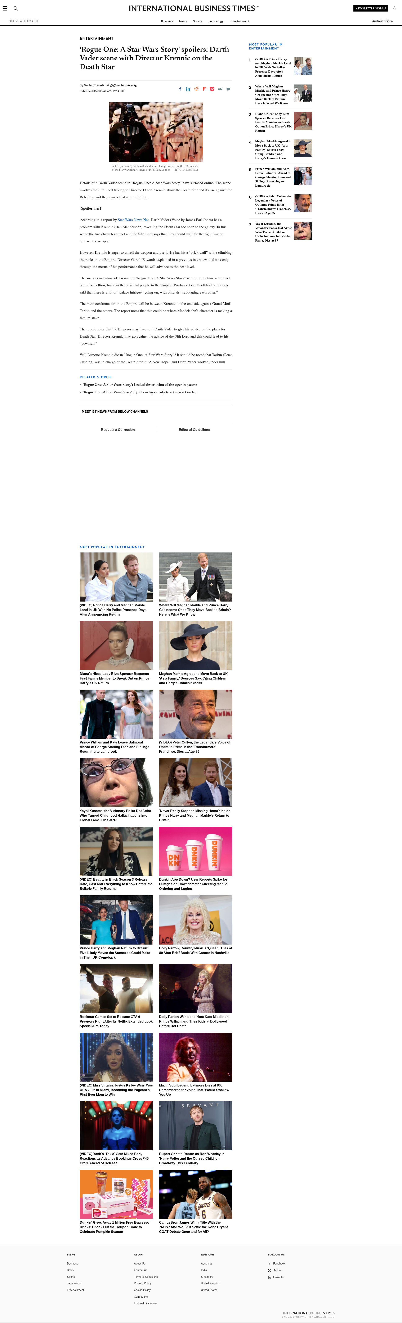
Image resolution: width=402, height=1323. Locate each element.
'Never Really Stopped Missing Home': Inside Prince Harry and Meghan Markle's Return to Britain (194, 815)
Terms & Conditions (146, 1276)
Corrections (141, 1296)
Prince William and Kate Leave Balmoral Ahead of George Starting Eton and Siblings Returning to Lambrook (114, 747)
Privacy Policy (143, 1283)
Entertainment (239, 21)
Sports (197, 21)
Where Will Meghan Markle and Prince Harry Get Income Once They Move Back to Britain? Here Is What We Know (195, 609)
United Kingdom (210, 1283)
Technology (216, 21)
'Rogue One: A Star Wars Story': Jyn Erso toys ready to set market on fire (140, 392)
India (204, 1270)
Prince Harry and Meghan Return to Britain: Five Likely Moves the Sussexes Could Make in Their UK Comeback (115, 952)
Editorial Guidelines (194, 429)
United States (209, 1290)
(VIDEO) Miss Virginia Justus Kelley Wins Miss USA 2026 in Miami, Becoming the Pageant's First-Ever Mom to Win (116, 1090)
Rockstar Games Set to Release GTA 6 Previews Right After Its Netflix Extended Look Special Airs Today (116, 1021)
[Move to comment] (228, 89)
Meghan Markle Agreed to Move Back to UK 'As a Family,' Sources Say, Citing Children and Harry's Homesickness (193, 678)
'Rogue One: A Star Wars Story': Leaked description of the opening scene (140, 385)
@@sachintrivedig (123, 85)
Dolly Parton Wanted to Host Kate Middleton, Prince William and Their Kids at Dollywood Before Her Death (194, 1021)
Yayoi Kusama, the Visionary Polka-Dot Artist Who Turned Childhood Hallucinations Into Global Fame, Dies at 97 (115, 815)
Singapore (207, 1276)
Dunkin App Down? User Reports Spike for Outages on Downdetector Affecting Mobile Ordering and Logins (193, 884)
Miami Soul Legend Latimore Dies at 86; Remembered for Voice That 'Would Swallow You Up (194, 1090)
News (183, 21)
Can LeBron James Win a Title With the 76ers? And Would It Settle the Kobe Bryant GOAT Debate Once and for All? (193, 1227)
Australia (206, 1263)
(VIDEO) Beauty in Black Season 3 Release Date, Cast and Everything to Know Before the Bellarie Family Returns (116, 884)
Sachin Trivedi (94, 85)
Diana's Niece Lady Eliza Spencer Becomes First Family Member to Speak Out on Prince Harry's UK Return (114, 678)
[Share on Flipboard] (204, 89)
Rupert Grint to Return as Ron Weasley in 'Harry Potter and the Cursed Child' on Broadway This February (191, 1158)
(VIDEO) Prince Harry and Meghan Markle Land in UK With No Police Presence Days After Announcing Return (113, 609)
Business (167, 21)
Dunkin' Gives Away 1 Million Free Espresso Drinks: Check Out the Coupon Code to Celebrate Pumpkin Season (114, 1227)
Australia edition (382, 21)
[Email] (220, 89)
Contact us (140, 1270)
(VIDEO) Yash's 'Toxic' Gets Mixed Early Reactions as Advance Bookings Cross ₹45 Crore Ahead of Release (114, 1158)
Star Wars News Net (133, 219)
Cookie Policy (142, 1290)
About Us (139, 1263)
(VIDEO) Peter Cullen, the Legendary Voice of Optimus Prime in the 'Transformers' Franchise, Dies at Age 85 (194, 747)
